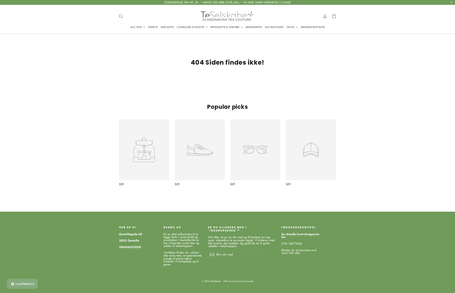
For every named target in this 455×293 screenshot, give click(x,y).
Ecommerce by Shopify (242, 281)
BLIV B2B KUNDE (274, 27)
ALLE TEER (136, 27)
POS (225, 281)
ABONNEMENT (253, 27)
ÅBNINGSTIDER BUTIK (313, 27)
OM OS (291, 27)
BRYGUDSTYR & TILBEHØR (225, 27)
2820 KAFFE (167, 27)
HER (297, 253)
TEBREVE (153, 27)
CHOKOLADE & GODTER (191, 27)
